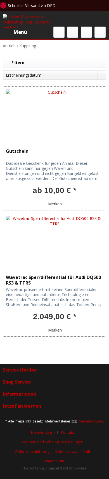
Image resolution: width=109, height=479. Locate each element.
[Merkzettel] (72, 32)
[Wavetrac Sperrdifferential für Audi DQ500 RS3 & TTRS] (54, 241)
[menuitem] (15, 32)
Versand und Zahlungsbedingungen (52, 441)
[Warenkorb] (100, 32)
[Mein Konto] (86, 32)
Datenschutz (66, 451)
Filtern (17, 62)
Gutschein (17, 151)
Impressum (54, 460)
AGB (86, 451)
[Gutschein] (54, 115)
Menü (20, 32)
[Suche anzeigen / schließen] (59, 32)
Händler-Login (43, 432)
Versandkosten (91, 421)
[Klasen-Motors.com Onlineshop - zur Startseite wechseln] (28, 21)
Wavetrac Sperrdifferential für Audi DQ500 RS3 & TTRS (53, 280)
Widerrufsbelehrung (32, 451)
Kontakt (67, 432)
